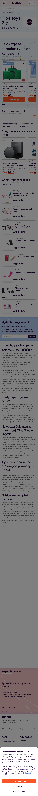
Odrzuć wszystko (19, 791)
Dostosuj (19, 786)
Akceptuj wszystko (19, 781)
